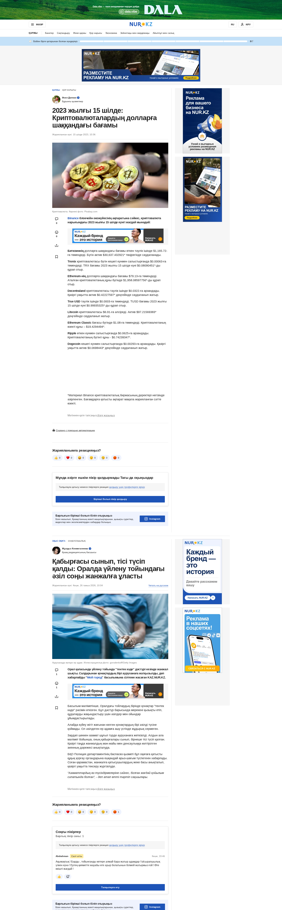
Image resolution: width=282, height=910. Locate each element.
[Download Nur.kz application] (141, 10)
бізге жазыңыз (106, 415)
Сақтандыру (63, 33)
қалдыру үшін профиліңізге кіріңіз (127, 487)
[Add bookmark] (56, 256)
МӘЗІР (39, 24)
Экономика (111, 33)
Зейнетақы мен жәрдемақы (134, 33)
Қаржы (33, 33)
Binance (73, 218)
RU (232, 24)
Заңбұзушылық (77, 541)
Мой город (94, 677)
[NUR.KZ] (141, 24)
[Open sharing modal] (56, 245)
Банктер (49, 33)
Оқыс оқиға (58, 541)
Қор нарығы (95, 33)
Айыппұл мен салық (163, 33)
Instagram (154, 519)
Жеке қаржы (79, 33)
